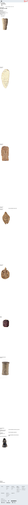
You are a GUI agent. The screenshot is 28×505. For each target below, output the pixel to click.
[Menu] (1, 1)
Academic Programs (19, 489)
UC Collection (23, 489)
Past (6, 489)
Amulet (1, 316)
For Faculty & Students (18, 488)
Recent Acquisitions (3, 3)
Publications (2, 493)
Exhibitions (7, 486)
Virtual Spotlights (13, 487)
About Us (7, 493)
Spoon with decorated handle (3, 436)
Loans (1, 4)
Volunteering (18, 491)
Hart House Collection (23, 487)
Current (7, 487)
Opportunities (7, 495)
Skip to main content (2, 2)
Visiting (2, 486)
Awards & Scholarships (18, 490)
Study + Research (18, 487)
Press (6, 496)
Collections (23, 486)
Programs (12, 486)
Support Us (12, 493)
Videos (2, 5)
